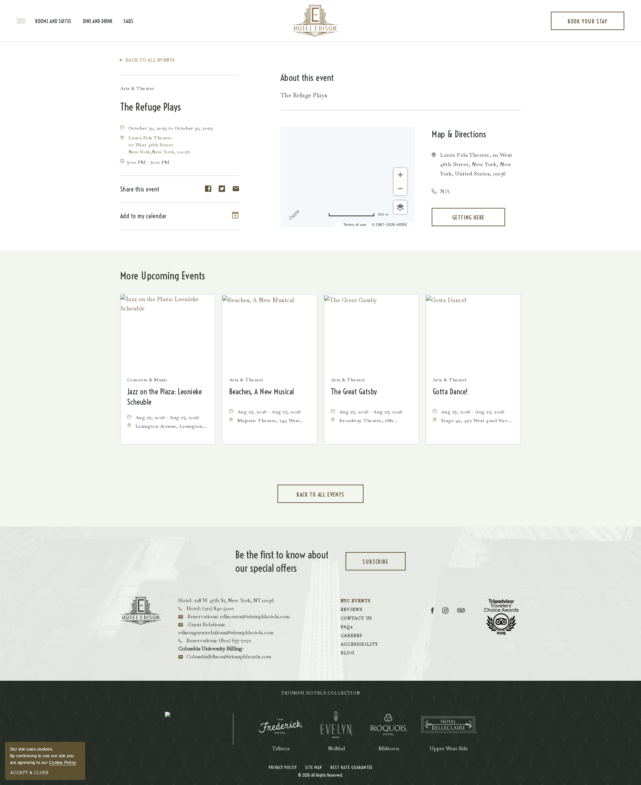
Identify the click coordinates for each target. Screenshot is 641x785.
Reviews (352, 609)
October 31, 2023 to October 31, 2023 (171, 128)
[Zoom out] (400, 188)
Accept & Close (29, 772)
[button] (159, 145)
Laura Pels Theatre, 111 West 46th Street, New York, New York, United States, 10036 (476, 164)
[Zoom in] (400, 174)
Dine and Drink (98, 21)
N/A (445, 191)
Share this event (140, 189)
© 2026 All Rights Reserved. (320, 775)
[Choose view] (400, 207)
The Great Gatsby (354, 391)
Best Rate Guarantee (352, 767)
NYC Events (356, 601)
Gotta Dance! (450, 391)
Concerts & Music (147, 380)
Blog (347, 653)
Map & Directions (459, 134)
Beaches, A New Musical (261, 391)
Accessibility (359, 644)
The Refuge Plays (150, 107)
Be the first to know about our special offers (282, 561)
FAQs (129, 21)
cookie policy (62, 762)
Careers (351, 635)
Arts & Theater (137, 88)
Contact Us (356, 618)
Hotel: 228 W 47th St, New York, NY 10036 (226, 600)
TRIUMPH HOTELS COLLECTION (320, 693)
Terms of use (355, 225)
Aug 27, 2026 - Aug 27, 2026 (167, 417)
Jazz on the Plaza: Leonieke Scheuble (164, 397)
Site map (313, 767)
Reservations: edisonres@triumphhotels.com (237, 616)
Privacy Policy (283, 767)
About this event (307, 77)
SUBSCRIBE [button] (383, 564)
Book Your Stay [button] (587, 24)
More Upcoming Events (162, 275)
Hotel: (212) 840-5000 (209, 608)
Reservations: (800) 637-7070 (218, 640)
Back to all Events (150, 60)
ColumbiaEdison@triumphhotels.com (228, 656)
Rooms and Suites (53, 21)
